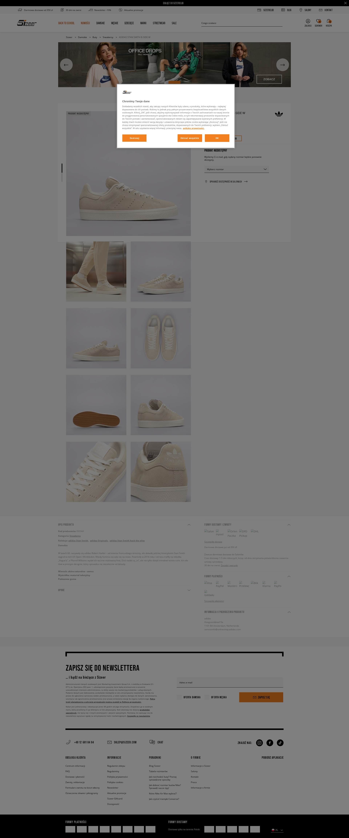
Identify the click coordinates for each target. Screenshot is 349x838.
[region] (176, 116)
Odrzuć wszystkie (189, 138)
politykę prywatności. (193, 128)
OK (217, 138)
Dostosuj (134, 138)
